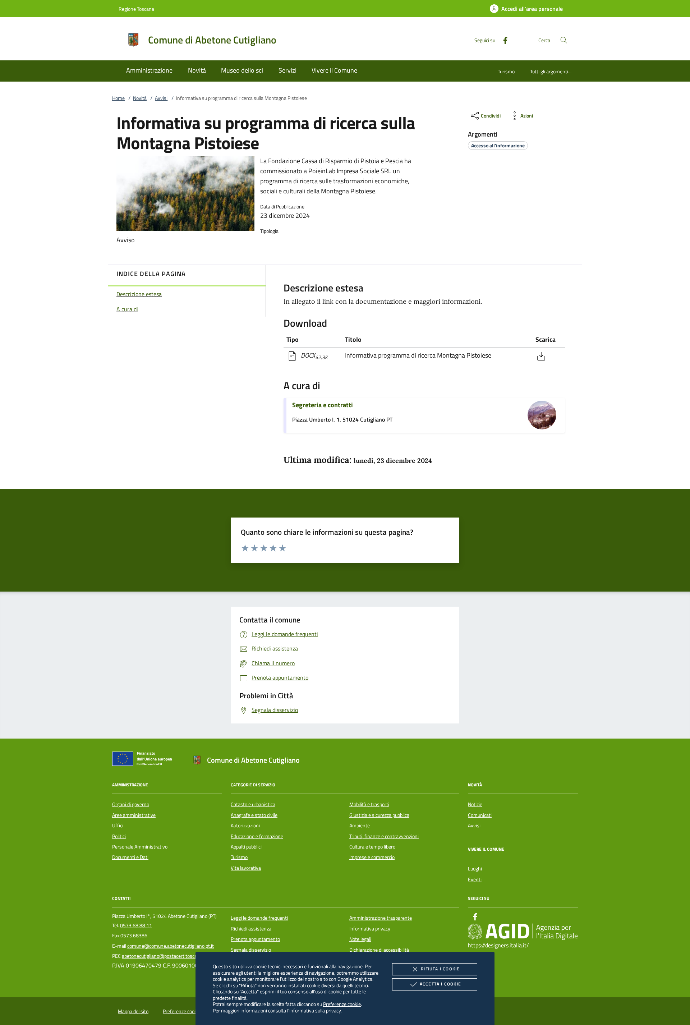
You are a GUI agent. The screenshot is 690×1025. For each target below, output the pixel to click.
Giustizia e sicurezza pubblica (379, 815)
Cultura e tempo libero (372, 847)
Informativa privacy (369, 929)
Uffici (117, 825)
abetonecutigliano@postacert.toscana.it (164, 956)
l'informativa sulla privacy (314, 1010)
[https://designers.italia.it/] (523, 932)
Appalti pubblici (246, 847)
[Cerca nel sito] (563, 40)
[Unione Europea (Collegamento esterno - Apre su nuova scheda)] (144, 760)
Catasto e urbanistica (253, 804)
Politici (119, 836)
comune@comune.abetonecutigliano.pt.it (170, 946)
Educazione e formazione (257, 836)
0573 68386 (133, 935)
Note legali (360, 939)
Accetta (440, 983)
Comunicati (480, 815)
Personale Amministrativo (139, 847)
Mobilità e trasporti (369, 804)
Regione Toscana (136, 9)
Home (118, 98)
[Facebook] (502, 40)
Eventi (475, 879)
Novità (140, 98)
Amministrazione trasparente (380, 918)
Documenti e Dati (130, 857)
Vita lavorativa (246, 868)
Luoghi (475, 869)
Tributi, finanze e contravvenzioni (384, 836)
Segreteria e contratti (322, 405)
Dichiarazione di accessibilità (379, 950)
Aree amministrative (134, 815)
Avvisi (161, 98)
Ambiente (359, 825)
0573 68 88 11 (136, 925)
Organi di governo (130, 804)
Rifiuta (440, 968)
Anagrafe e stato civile (254, 815)
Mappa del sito (133, 1011)
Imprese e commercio (372, 857)
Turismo (506, 71)
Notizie (475, 804)
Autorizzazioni (245, 825)
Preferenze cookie (342, 1004)
